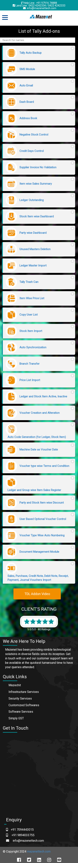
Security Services (20, 698)
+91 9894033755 (23, 835)
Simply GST (16, 718)
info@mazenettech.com (41, 8)
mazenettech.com (39, 851)
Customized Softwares (24, 705)
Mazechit (15, 685)
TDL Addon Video (37, 594)
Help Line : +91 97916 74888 (40, 2)
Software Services (21, 711)
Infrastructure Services (24, 692)
